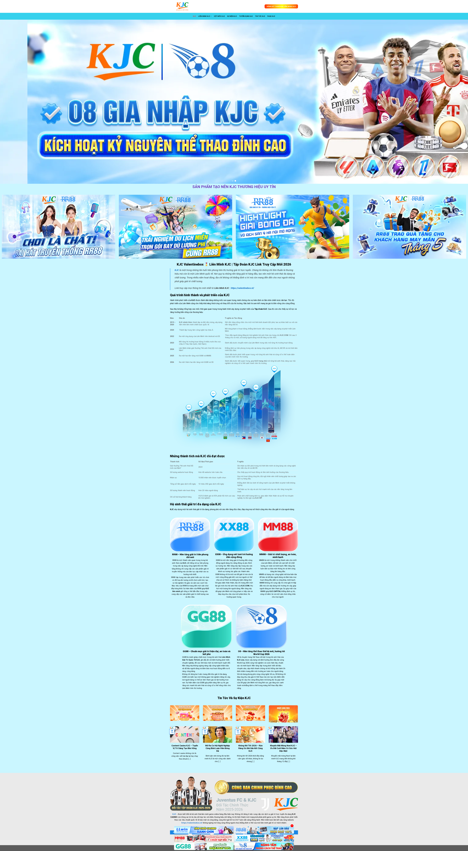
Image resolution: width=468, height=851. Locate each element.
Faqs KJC (271, 16)
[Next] (455, 101)
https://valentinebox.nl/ (242, 288)
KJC (194, 16)
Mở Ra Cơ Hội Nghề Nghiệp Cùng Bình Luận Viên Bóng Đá (217, 748)
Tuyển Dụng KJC (246, 16)
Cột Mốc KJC (219, 16)
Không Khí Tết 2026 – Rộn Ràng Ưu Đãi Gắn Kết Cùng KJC (250, 748)
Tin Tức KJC (260, 16)
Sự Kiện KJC (232, 16)
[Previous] (12, 101)
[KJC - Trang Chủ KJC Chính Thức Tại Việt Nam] (182, 6)
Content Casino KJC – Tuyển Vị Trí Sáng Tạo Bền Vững (184, 746)
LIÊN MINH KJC (204, 16)
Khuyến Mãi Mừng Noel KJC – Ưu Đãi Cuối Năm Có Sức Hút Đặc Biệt (283, 748)
